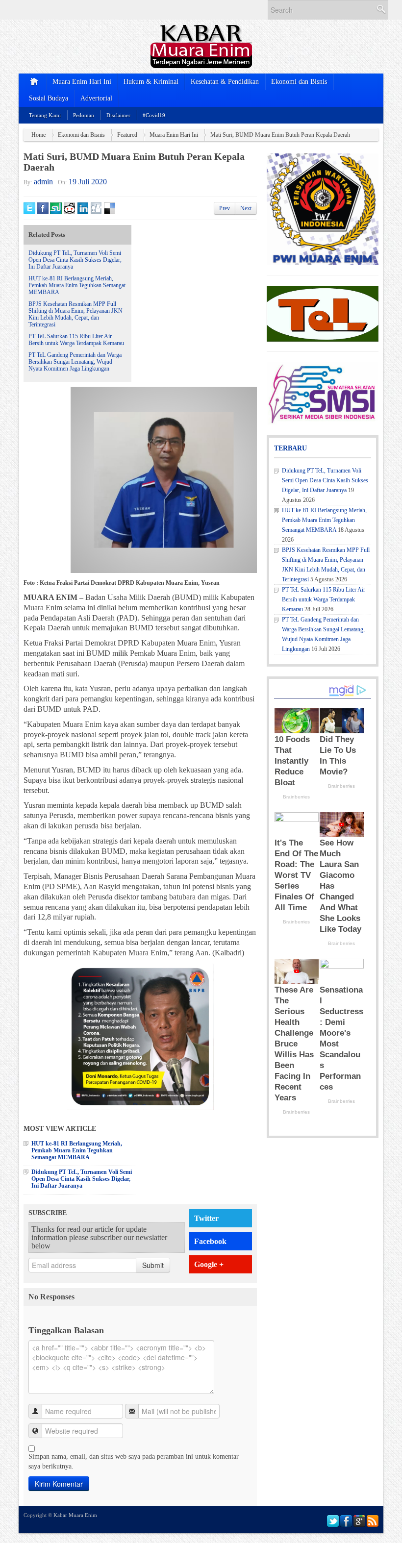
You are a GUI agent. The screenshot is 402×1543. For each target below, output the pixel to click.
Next (245, 208)
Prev (224, 208)
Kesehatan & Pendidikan (225, 81)
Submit (153, 1265)
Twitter (206, 1218)
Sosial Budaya (48, 98)
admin (43, 181)
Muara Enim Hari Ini (81, 81)
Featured (127, 134)
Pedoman (83, 115)
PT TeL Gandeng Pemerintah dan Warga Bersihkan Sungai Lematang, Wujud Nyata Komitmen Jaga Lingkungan (75, 361)
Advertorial (96, 98)
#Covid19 (154, 115)
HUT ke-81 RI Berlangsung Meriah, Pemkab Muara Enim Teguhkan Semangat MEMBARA (77, 285)
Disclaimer (118, 115)
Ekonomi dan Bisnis (299, 81)
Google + (209, 1264)
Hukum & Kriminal (151, 81)
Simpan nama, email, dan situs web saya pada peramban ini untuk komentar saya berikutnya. (133, 1461)
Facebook (210, 1241)
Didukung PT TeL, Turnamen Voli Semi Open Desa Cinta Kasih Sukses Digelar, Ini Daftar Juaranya (75, 259)
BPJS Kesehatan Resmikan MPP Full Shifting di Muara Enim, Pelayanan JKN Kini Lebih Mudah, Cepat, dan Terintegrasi (75, 314)
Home (38, 134)
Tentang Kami (45, 115)
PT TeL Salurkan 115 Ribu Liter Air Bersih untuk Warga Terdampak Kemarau (76, 340)
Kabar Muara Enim (75, 1515)
